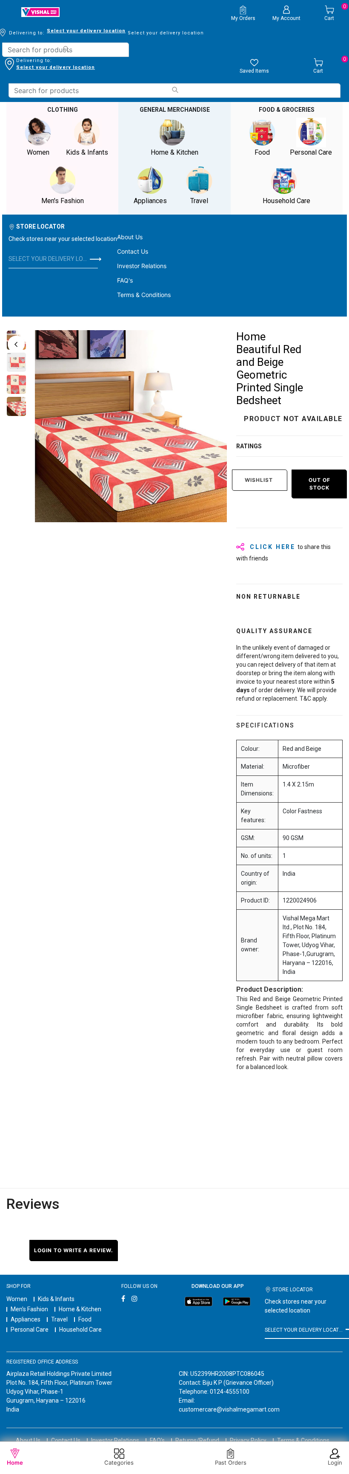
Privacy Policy (248, 1440)
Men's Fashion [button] (62, 201)
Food (85, 1319)
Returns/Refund (197, 1440)
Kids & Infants (56, 1299)
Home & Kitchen (80, 1309)
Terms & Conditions (144, 294)
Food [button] (262, 152)
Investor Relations (141, 265)
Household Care (80, 1329)
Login (335, 1462)
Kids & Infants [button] (87, 152)
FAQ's (125, 280)
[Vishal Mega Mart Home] (40, 12)
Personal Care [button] (311, 152)
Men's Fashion (29, 1309)
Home (15, 1462)
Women (16, 1299)
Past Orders (230, 1462)
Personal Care (30, 1329)
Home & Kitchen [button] (174, 152)
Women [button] (38, 152)
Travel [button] (199, 201)
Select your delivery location (86, 31)
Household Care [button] (286, 201)
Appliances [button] (150, 201)
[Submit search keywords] (65, 49)
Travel (59, 1319)
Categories (119, 1462)
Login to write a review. (73, 1250)
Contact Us (132, 251)
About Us (130, 236)
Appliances (25, 1319)
